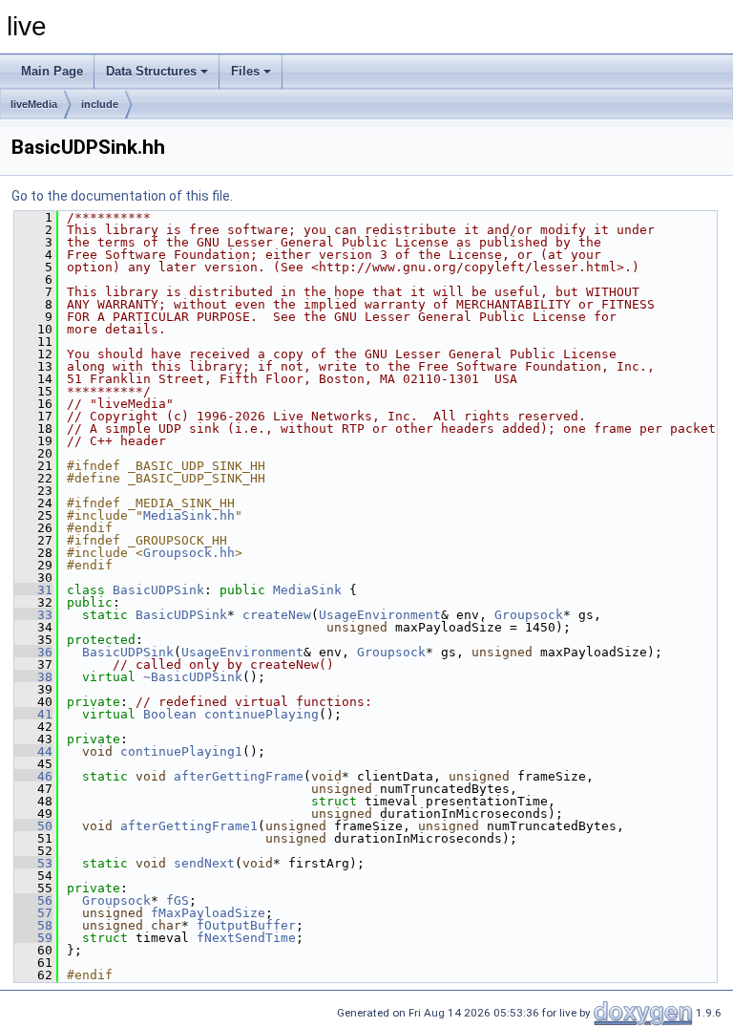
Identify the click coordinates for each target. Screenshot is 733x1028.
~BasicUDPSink (192, 677)
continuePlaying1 (181, 751)
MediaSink (307, 590)
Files (245, 71)
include (99, 104)
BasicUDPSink (158, 590)
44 (33, 751)
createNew (276, 615)
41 (33, 714)
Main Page (52, 71)
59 (33, 938)
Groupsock (528, 615)
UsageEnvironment (380, 615)
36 (33, 652)
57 (33, 913)
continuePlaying (261, 714)
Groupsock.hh (189, 553)
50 (33, 826)
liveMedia (33, 104)
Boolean (170, 714)
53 (33, 863)
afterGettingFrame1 (189, 826)
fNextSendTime (246, 938)
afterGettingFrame (239, 776)
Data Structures (151, 71)
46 (33, 776)
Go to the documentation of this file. (122, 195)
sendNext (204, 863)
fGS (177, 900)
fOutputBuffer (246, 925)
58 (33, 925)
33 (33, 615)
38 (33, 677)
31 (33, 590)
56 (33, 900)
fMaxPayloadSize (208, 913)
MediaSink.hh (189, 515)
